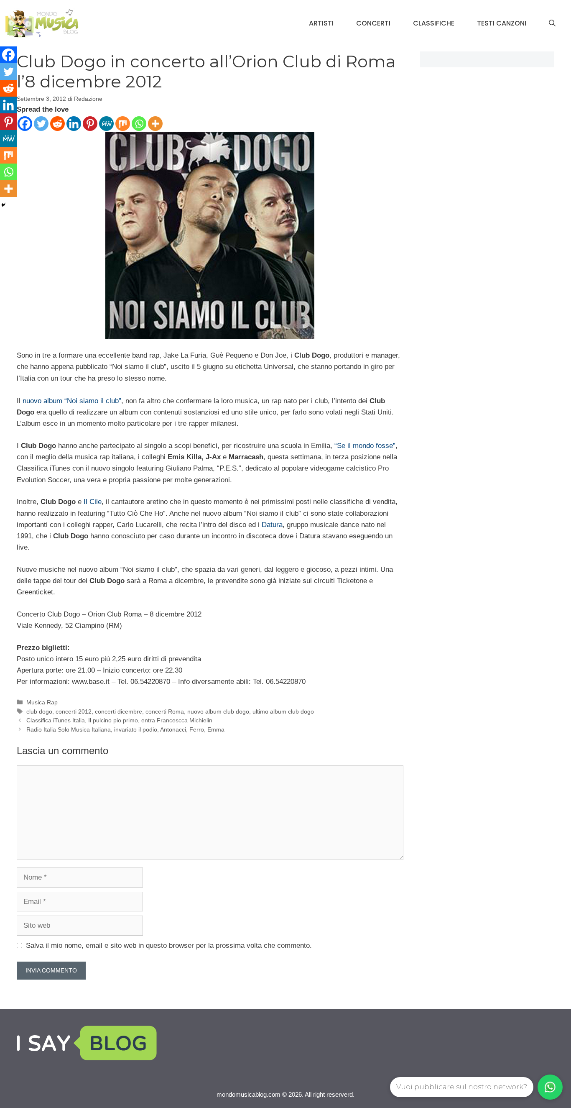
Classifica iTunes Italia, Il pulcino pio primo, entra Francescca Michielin (119, 720)
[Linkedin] (73, 123)
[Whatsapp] (139, 123)
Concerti (373, 23)
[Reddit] (57, 123)
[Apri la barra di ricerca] (552, 23)
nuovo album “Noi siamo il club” (72, 401)
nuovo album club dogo (218, 711)
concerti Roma (164, 711)
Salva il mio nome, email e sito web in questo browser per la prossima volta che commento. (169, 945)
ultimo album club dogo (283, 711)
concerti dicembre (118, 711)
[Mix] (122, 123)
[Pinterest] (90, 123)
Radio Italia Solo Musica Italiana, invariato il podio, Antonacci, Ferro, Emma (125, 729)
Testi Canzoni (501, 23)
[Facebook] (25, 123)
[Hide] (3, 205)
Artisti (321, 23)
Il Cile (93, 502)
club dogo (39, 711)
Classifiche (433, 23)
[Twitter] (41, 123)
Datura (272, 525)
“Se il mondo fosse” (364, 446)
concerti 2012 (74, 711)
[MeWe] (106, 123)
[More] (155, 123)
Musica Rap (42, 702)
